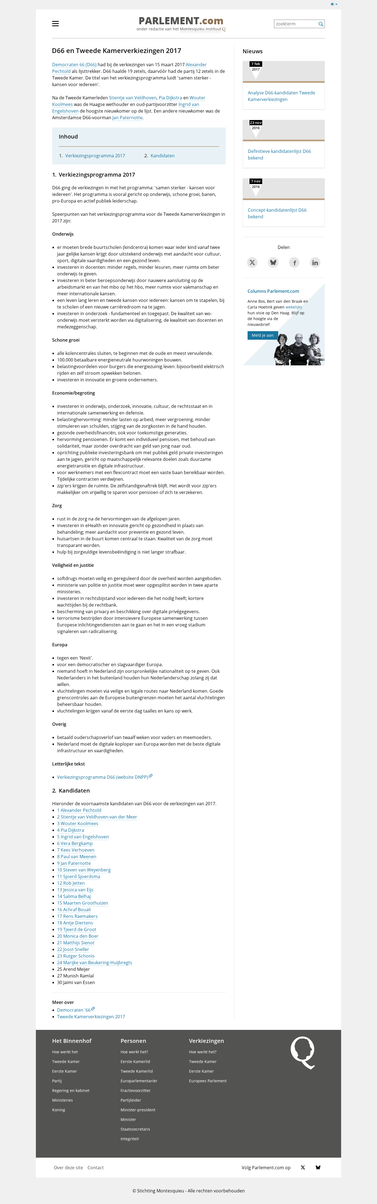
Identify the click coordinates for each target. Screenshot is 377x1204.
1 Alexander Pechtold (79, 810)
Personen (133, 1040)
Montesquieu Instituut (200, 28)
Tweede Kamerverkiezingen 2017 (91, 1017)
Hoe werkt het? (134, 1051)
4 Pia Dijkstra (70, 830)
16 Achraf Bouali (74, 910)
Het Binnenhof (71, 1040)
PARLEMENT (181, 21)
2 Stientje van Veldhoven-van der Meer (97, 817)
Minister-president (138, 1109)
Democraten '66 (74, 1010)
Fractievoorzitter (136, 1090)
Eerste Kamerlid (135, 1061)
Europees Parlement (208, 1080)
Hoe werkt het (65, 1051)
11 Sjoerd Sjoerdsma (78, 876)
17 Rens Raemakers (77, 916)
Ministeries (62, 1100)
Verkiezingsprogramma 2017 (95, 156)
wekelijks (294, 307)
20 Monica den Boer (78, 936)
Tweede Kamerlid (137, 1071)
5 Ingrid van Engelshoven (83, 837)
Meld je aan (263, 335)
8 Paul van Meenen (76, 857)
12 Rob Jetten (71, 883)
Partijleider (131, 1100)
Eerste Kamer (64, 1071)
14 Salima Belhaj (74, 896)
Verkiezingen (206, 1040)
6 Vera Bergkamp (75, 843)
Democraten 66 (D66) (74, 65)
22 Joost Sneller (73, 949)
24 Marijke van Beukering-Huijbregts (94, 963)
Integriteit (130, 1138)
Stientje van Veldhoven (132, 98)
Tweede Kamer (66, 1061)
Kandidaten (163, 156)
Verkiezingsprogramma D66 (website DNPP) (102, 777)
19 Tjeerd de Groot (76, 929)
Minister (128, 1119)
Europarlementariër (139, 1080)
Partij (57, 1080)
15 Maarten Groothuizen (82, 903)
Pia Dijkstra (170, 98)
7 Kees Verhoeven (75, 850)
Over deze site (68, 1168)
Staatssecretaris (135, 1129)
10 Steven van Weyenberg (84, 870)
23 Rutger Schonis (76, 956)
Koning (58, 1109)
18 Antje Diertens (75, 923)
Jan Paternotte (127, 118)
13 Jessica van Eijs (75, 890)
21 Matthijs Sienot (75, 943)
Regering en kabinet (70, 1090)
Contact (95, 1168)
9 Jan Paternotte (74, 863)
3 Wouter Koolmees (77, 823)
